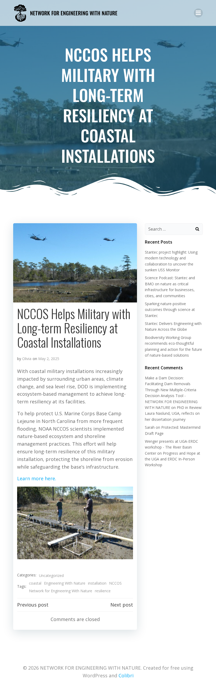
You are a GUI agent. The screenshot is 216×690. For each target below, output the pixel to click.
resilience (103, 590)
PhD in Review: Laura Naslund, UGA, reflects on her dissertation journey (173, 413)
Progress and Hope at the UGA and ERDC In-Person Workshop (172, 459)
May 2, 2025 (48, 358)
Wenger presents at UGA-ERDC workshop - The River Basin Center (171, 447)
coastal (35, 583)
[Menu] (198, 12)
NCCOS (115, 583)
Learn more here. (36, 478)
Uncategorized (51, 575)
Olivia (26, 358)
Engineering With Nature (64, 583)
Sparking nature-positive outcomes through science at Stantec (170, 309)
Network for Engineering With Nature (60, 590)
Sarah (150, 427)
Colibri (126, 675)
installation (97, 583)
